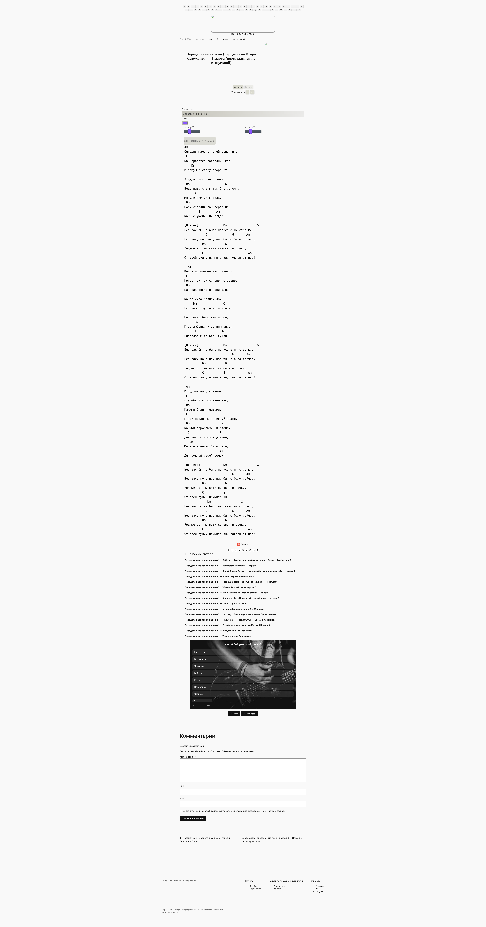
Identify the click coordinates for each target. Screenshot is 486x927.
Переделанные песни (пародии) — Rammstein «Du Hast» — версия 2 (221, 565)
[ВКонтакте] (232, 550)
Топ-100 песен (249, 714)
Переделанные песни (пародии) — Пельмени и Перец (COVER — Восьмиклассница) (230, 620)
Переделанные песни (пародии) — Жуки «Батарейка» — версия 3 (220, 587)
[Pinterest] (257, 550)
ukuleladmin (209, 39)
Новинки (234, 714)
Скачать (244, 544)
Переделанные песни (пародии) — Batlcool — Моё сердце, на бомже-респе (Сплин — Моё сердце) (238, 560)
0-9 (299, 10)
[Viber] (246, 550)
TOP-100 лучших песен (243, 34)
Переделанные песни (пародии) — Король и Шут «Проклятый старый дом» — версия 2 (232, 598)
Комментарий (188, 757)
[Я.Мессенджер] (228, 550)
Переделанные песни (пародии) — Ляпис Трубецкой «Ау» (216, 603)
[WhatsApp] (250, 550)
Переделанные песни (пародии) (231, 39)
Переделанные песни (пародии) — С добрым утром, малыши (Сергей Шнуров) (227, 625)
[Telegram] (239, 550)
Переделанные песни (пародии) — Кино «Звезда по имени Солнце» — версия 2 (227, 592)
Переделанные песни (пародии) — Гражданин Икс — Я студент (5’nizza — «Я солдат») (231, 582)
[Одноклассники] (235, 550)
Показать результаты (202, 701)
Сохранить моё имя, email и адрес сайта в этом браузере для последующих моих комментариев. (234, 811)
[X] (243, 550)
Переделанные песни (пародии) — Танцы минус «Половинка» (218, 636)
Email (182, 798)
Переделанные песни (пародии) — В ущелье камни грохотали (218, 630)
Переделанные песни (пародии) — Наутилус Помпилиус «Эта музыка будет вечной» (230, 614)
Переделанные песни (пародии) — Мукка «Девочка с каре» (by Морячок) (225, 609)
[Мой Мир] (253, 550)
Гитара (248, 87)
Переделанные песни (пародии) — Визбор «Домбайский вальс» (219, 576)
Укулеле (238, 87)
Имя (182, 786)
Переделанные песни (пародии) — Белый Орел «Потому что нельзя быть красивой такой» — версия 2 (240, 571)
